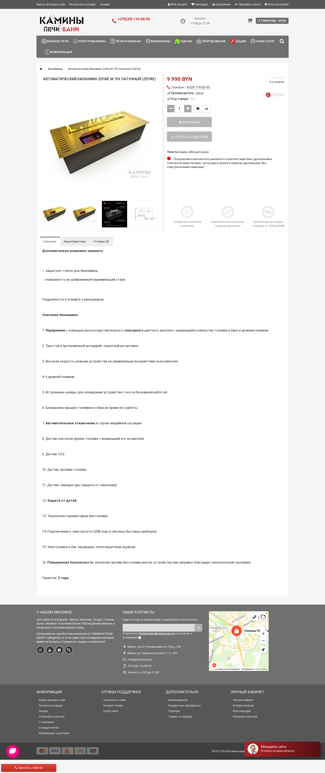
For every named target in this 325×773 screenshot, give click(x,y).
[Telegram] (59, 650)
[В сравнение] (206, 108)
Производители (177, 700)
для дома (202, 152)
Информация (61, 52)
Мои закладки (242, 711)
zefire (191, 152)
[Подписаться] (198, 628)
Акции (240, 41)
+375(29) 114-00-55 (134, 19)
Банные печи (58, 41)
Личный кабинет (243, 700)
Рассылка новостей (245, 716)
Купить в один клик (191, 137)
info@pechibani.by (140, 659)
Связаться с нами (114, 700)
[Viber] (69, 650)
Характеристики (75, 241)
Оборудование (214, 41)
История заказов (243, 705)
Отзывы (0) (101, 241)
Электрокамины (92, 41)
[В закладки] (197, 108)
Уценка (186, 41)
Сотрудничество (49, 727)
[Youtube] (50, 650)
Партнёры (174, 711)
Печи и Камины (128, 41)
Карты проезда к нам (50, 4)
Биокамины (160, 41)
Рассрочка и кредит (82, 4)
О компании (46, 722)
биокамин (180, 152)
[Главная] (40, 69)
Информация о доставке (54, 733)
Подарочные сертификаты (184, 705)
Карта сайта (111, 711)
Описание (49, 241)
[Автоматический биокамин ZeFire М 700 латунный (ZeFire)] (99, 143)
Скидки (105, 4)
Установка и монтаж (52, 716)
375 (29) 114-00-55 (139, 666)
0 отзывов (277, 82)
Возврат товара (113, 705)
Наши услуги (266, 41)
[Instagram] (40, 650)
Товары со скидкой (180, 716)
